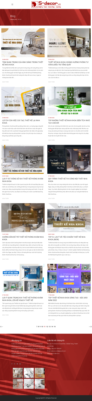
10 (42, 326)
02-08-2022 (51, 117)
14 (52, 326)
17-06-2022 (51, 295)
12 (47, 326)
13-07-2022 (5, 234)
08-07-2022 (51, 234)
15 (55, 326)
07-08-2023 (51, 176)
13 (50, 326)
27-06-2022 (5, 295)
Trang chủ (13, 19)
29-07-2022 (5, 176)
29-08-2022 (5, 59)
